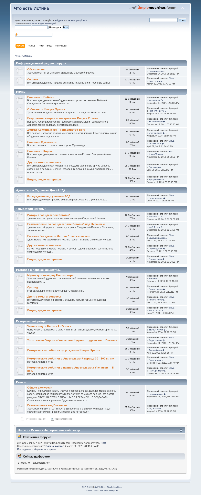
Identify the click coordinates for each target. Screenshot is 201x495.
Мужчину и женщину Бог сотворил (51, 275)
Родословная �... (157, 340)
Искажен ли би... (157, 100)
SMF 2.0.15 (87, 487)
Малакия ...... (155, 278)
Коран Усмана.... (157, 154)
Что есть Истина (31, 8)
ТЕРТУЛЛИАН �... (158, 329)
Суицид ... (34, 287)
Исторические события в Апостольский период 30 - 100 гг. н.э (70, 358)
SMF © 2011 (100, 487)
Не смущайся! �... (158, 394)
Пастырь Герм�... (158, 370)
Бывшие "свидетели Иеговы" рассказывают (58, 236)
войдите (59, 20)
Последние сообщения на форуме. (37, 449)
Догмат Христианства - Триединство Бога (56, 129)
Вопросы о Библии (40, 97)
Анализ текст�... (157, 143)
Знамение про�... (158, 121)
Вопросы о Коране (40, 151)
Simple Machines (114, 487)
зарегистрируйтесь (77, 20)
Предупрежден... (157, 71)
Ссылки (32, 79)
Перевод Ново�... (158, 248)
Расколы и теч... (157, 216)
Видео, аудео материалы (44, 179)
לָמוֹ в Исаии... (156, 408)
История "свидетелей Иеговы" (48, 215)
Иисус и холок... (157, 310)
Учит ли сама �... (158, 133)
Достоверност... (156, 167)
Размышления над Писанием (47, 405)
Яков (103, 443)
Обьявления (36, 69)
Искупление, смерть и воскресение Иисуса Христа (62, 118)
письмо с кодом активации (41, 23)
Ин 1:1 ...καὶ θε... (157, 227)
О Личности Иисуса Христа (46, 109)
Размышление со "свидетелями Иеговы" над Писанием (66, 224)
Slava (171, 78)
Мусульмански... (157, 179)
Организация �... (157, 259)
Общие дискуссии (39, 387)
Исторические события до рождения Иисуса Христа (63, 350)
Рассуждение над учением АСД (48, 196)
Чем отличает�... (157, 111)
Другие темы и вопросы (44, 162)
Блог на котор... (156, 81)
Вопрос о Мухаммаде (42, 142)
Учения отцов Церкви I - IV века (49, 326)
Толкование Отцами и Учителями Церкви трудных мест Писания (72, 340)
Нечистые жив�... (158, 198)
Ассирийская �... (157, 350)
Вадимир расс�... (158, 238)
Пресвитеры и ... (157, 360)
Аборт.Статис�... (157, 299)
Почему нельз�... (158, 289)
